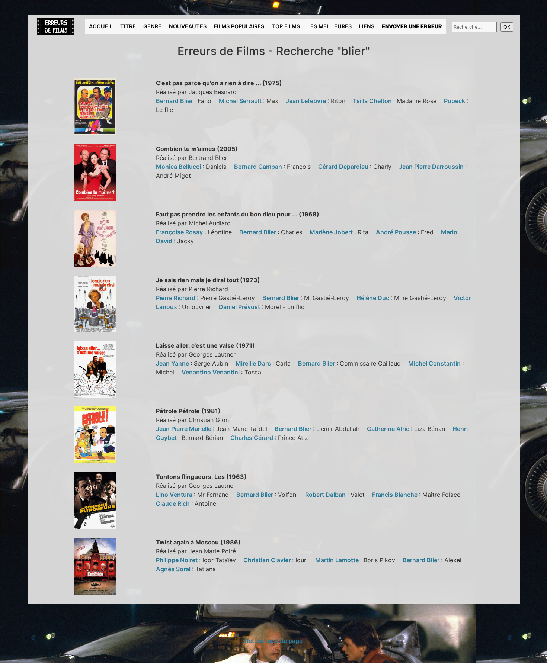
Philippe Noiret (177, 560)
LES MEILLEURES (329, 26)
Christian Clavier (267, 560)
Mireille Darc (254, 363)
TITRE (128, 26)
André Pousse (397, 232)
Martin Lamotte (337, 560)
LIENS (366, 26)
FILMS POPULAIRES (239, 26)
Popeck (455, 100)
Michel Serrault (241, 100)
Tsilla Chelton (373, 100)
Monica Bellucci (179, 166)
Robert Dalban (326, 494)
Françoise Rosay (180, 232)
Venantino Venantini (211, 372)
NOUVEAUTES (188, 26)
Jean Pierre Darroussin (432, 166)
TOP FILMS (286, 26)
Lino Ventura (175, 494)
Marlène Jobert (332, 232)
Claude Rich (173, 503)
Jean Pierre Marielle (184, 428)
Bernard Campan (259, 166)
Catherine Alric (389, 428)
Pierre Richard (176, 298)
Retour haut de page (274, 640)
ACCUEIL (101, 26)
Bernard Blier (175, 100)
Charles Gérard (252, 437)
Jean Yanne (173, 363)
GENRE (152, 26)
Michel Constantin (435, 363)
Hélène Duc (373, 298)
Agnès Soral (174, 569)
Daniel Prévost (240, 306)
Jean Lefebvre (306, 100)
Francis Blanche (395, 494)
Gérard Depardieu (344, 166)
